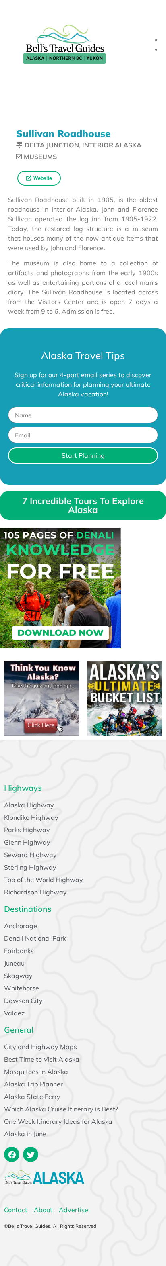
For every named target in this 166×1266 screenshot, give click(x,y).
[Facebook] (11, 1154)
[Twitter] (30, 1154)
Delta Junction (52, 145)
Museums (40, 157)
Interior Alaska (111, 145)
